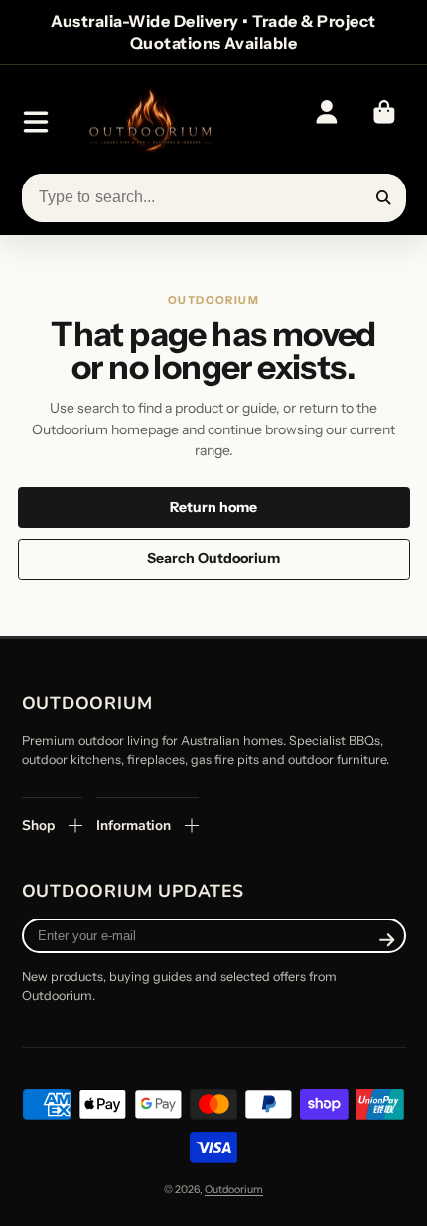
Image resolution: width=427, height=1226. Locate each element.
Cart (384, 122)
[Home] (149, 122)
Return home (213, 507)
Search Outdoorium (213, 558)
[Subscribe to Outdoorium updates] (386, 940)
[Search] (384, 198)
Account (327, 122)
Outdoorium (234, 1189)
